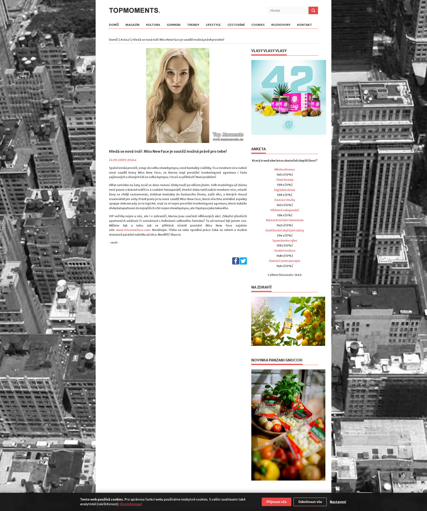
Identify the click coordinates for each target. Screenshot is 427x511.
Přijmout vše (276, 502)
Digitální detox (284, 190)
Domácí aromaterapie (284, 261)
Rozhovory (280, 25)
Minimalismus (284, 169)
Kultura (153, 25)
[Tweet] (243, 263)
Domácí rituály (284, 200)
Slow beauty (284, 180)
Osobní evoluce (285, 250)
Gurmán (173, 25)
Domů (114, 25)
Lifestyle (213, 25)
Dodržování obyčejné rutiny (285, 230)
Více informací (131, 504)
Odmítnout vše (310, 502)
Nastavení (338, 502)
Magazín (132, 25)
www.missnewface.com (133, 230)
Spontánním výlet (284, 240)
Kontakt (304, 25)
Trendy (193, 25)
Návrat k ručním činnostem (285, 220)
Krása (125, 40)
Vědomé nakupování (284, 210)
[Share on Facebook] (235, 263)
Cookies (258, 25)
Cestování (236, 25)
